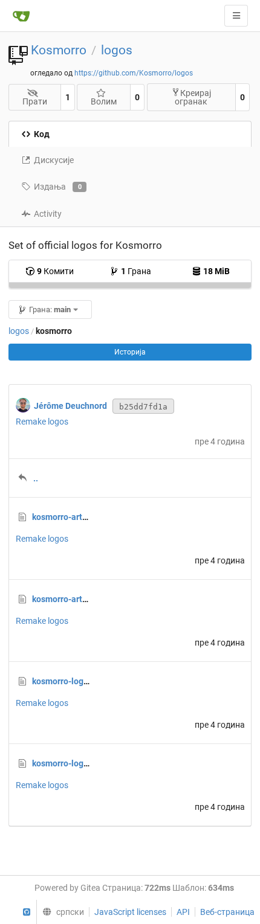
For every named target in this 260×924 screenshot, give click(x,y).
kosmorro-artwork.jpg (73, 517)
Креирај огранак (193, 97)
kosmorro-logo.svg (68, 763)
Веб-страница (227, 912)
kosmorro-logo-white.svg (80, 681)
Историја (130, 352)
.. (35, 478)
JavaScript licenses (130, 912)
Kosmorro (58, 50)
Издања (58, 186)
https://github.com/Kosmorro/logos (133, 73)
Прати (34, 101)
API (183, 912)
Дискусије (54, 160)
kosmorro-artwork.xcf (73, 599)
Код (42, 134)
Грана (136, 271)
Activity (48, 214)
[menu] (59, 912)
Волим (104, 101)
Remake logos (42, 421)
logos (116, 50)
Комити (55, 271)
